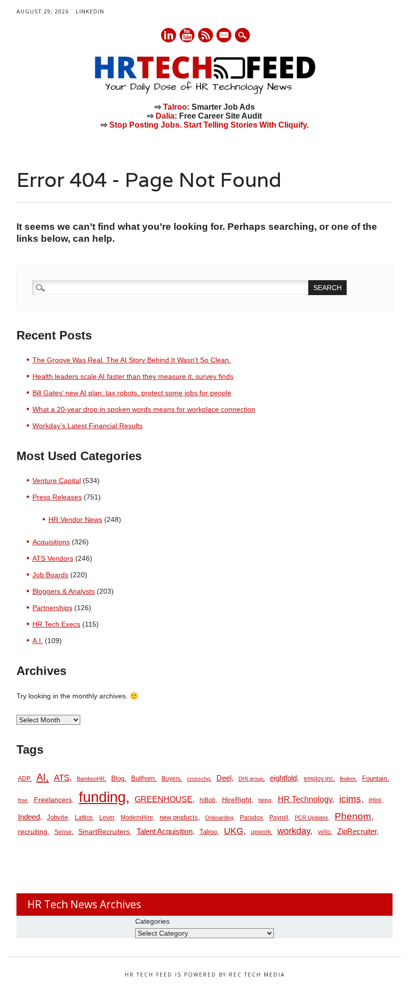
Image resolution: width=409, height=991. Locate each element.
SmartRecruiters (104, 831)
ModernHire (137, 818)
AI (41, 777)
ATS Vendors (52, 558)
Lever (106, 818)
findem (348, 779)
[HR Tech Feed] (204, 92)
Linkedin (168, 35)
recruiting (32, 831)
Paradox (251, 817)
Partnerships (52, 608)
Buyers (171, 778)
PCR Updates (311, 818)
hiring (264, 800)
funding (102, 797)
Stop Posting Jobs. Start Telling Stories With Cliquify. (209, 125)
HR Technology (305, 799)
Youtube (187, 35)
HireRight (236, 800)
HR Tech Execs (56, 624)
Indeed (29, 817)
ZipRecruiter (357, 831)
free (22, 800)
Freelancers (53, 800)
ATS (61, 778)
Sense (63, 832)
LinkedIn (90, 11)
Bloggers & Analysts (63, 591)
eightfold (283, 778)
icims (350, 799)
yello (324, 832)
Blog (117, 778)
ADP (24, 779)
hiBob (207, 800)
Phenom (353, 816)
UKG (233, 831)
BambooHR (91, 779)
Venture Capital (56, 481)
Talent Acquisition (165, 831)
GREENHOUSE (164, 799)
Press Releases (57, 497)
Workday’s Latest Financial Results (87, 426)
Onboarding (219, 818)
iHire (375, 800)
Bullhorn (143, 778)
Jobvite (57, 817)
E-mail (224, 35)
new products (179, 817)
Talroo (175, 107)
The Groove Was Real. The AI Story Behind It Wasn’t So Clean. (131, 360)
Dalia (165, 116)
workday (293, 831)
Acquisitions (51, 542)
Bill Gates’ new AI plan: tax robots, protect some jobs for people (131, 393)
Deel (223, 778)
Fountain (374, 778)
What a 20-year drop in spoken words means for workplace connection (143, 409)
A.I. (37, 641)
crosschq (198, 779)
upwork (261, 831)
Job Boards (50, 575)
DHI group (250, 779)
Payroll (278, 817)
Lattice (84, 818)
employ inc (318, 779)
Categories (152, 921)
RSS (205, 35)
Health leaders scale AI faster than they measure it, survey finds (132, 376)
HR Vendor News (75, 519)
